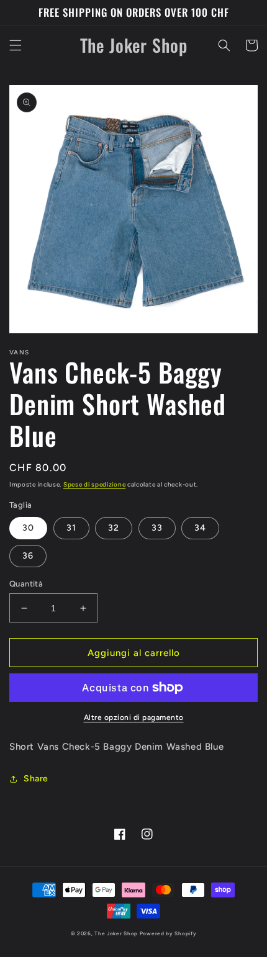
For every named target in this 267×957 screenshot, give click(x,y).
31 (71, 528)
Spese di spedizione (94, 484)
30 (28, 528)
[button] (15, 45)
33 (157, 528)
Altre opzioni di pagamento (134, 717)
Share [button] (36, 778)
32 (113, 528)
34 (200, 528)
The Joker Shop (116, 933)
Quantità (26, 583)
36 (28, 555)
